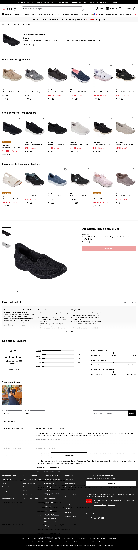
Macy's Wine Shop (50, 498)
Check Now (111, 505)
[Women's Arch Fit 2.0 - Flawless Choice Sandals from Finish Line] (12, 179)
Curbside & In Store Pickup (52, 479)
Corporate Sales (70, 483)
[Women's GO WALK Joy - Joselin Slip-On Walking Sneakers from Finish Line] (12, 128)
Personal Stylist (48, 502)
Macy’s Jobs (68, 501)
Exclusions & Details (100, 505)
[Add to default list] (20, 65)
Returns (78, 330)
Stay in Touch (48, 506)
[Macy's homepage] (3, 24)
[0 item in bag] (134, 8)
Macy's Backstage (49, 491)
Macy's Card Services (30, 495)
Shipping (96, 328)
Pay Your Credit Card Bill (30, 498)
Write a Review (13, 369)
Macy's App (47, 487)
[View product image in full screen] (16, 292)
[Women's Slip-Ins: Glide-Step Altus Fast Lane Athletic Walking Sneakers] (103, 75)
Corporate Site (69, 487)
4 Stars (38, 355)
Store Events (48, 510)
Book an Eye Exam (50, 518)
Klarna (4, 483)
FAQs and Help (6, 479)
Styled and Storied (70, 516)
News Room (68, 504)
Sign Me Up (110, 483)
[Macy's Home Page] (9, 8)
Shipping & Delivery (8, 498)
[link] (12, 94)
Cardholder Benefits (29, 483)
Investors (67, 491)
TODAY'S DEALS (23, 2)
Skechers (26, 38)
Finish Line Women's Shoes (21, 24)
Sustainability (69, 512)
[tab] (6, 232)
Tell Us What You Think (51, 522)
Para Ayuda (5, 491)
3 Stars (38, 358)
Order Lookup (6, 487)
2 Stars (38, 362)
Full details (28, 45)
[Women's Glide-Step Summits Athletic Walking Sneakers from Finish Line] (35, 75)
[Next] (133, 75)
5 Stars (38, 350)
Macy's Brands (48, 495)
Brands (8, 24)
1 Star (38, 366)
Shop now (100, 19)
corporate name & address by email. (103, 545)
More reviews (69, 455)
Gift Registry (47, 526)
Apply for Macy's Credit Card (32, 479)
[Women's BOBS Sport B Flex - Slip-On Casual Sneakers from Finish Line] (80, 128)
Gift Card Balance (28, 491)
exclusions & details (93, 315)
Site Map (67, 508)
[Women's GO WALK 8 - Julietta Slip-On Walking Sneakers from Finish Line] (80, 75)
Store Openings (49, 514)
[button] (35, 261)
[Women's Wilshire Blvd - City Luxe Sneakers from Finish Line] (12, 75)
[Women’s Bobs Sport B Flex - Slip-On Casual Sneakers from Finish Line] (35, 128)
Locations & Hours (49, 483)
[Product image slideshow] (41, 261)
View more (69, 331)
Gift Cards (26, 487)
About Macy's (69, 479)
